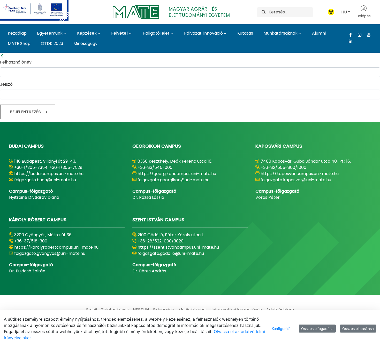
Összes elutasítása (358, 328)
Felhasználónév (16, 62)
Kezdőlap (17, 33)
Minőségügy (85, 43)
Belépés (364, 16)
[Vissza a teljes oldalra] (2, 56)
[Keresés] (264, 12)
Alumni (319, 33)
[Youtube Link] (367, 35)
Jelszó (6, 84)
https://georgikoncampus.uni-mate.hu (177, 174)
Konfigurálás (282, 328)
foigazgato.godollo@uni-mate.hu (171, 253)
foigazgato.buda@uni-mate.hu (45, 180)
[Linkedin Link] (349, 41)
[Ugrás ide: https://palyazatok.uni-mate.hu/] (40, 10)
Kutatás (245, 33)
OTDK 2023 (52, 43)
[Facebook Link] (349, 35)
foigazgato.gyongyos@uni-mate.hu (49, 253)
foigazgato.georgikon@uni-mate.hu (173, 180)
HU (344, 12)
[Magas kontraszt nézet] (331, 12)
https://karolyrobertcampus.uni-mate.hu (56, 247)
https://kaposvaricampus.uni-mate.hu (300, 174)
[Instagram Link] (358, 35)
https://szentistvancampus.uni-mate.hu (178, 247)
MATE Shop (19, 43)
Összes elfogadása (317, 328)
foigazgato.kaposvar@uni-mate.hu (296, 180)
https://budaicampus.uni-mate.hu (48, 174)
